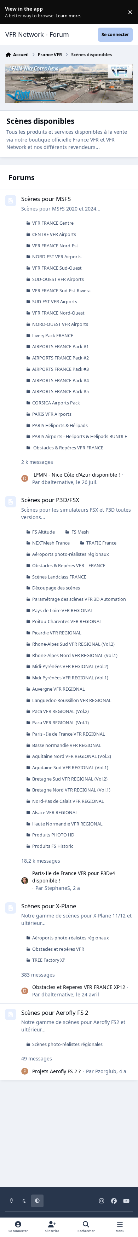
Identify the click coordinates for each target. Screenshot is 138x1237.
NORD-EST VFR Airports (56, 257)
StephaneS (57, 888)
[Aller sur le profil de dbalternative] (24, 478)
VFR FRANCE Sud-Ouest (57, 268)
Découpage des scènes (56, 588)
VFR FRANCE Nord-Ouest (58, 313)
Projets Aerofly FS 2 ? (56, 1071)
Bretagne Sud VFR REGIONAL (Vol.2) (70, 779)
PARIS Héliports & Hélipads (60, 425)
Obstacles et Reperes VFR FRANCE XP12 (78, 987)
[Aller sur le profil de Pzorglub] (24, 1071)
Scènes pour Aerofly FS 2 (54, 1012)
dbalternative (57, 482)
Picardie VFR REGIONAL (56, 633)
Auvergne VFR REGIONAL (58, 689)
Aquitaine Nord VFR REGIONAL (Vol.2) (71, 756)
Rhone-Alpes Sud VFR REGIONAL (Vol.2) (73, 644)
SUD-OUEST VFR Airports (58, 279)
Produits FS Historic (52, 846)
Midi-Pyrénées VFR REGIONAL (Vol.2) (70, 666)
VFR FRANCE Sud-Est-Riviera (61, 291)
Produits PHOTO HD (53, 835)
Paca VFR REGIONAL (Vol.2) (60, 711)
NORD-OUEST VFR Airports (60, 324)
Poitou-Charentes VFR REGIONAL (67, 621)
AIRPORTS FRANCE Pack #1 (60, 347)
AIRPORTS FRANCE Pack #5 (60, 392)
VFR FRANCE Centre (53, 223)
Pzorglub (105, 1071)
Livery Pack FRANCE (52, 336)
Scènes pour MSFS (46, 199)
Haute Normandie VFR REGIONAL (67, 824)
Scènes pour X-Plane (48, 906)
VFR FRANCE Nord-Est (55, 246)
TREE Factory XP (48, 960)
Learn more (13, 12)
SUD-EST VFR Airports (54, 302)
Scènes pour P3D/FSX (50, 500)
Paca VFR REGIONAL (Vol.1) (60, 723)
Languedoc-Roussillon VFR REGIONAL (71, 700)
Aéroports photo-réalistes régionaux (70, 554)
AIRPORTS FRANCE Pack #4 (60, 381)
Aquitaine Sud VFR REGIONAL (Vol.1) (70, 768)
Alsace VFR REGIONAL (55, 813)
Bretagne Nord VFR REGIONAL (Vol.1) (71, 790)
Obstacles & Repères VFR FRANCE (67, 448)
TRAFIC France (101, 543)
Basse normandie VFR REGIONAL (66, 745)
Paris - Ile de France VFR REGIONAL (68, 734)
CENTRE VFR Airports (54, 234)
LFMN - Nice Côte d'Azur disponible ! (76, 474)
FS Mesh (80, 532)
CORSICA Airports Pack (56, 403)
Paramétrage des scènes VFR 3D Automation (79, 599)
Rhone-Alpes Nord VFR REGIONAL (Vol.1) (74, 655)
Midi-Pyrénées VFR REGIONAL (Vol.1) (70, 678)
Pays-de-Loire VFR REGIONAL (62, 611)
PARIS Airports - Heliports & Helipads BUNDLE (79, 436)
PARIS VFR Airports (51, 414)
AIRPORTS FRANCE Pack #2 (60, 358)
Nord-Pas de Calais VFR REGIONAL (68, 801)
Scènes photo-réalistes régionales (67, 1044)
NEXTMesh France (51, 543)
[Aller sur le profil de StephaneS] (24, 880)
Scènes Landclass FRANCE (59, 577)
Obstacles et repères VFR (58, 949)
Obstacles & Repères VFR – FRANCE (68, 566)
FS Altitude (43, 532)
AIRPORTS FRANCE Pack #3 (60, 369)
